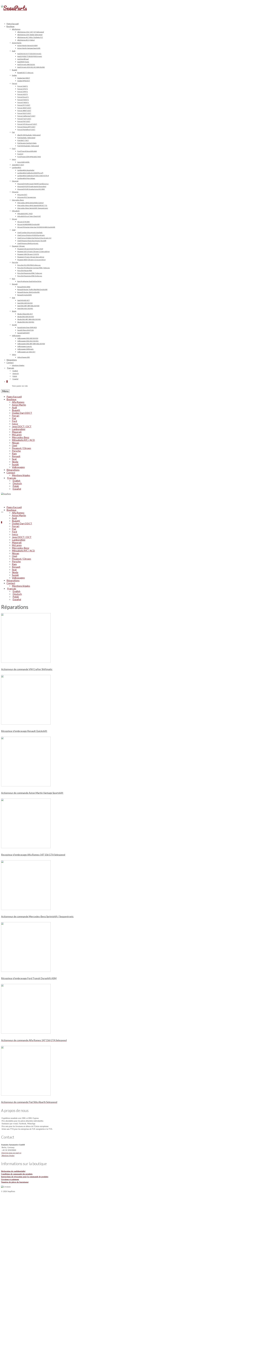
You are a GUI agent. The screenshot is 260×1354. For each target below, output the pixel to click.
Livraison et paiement (10, 1179)
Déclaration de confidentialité (13, 1171)
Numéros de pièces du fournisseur (15, 1182)
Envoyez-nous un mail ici (11, 1153)
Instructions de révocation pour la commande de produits (24, 1177)
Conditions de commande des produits (16, 1174)
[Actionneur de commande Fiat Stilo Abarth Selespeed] (26, 1224)
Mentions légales (7, 1156)
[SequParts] (130, 10)
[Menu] (2, 512)
